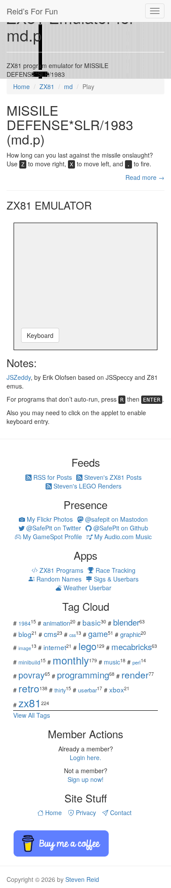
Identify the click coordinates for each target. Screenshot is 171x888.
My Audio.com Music (122, 536)
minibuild (29, 662)
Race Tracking (114, 570)
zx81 (29, 702)
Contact (120, 812)
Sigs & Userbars (115, 579)
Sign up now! (85, 779)
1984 (24, 623)
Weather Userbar (86, 587)
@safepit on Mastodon (115, 519)
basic (91, 622)
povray (31, 674)
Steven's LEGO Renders (86, 486)
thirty (60, 690)
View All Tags (31, 715)
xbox (116, 689)
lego (87, 646)
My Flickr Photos (49, 519)
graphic (130, 634)
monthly (71, 660)
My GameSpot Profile (51, 536)
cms (50, 634)
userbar (87, 690)
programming (83, 674)
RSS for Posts (52, 477)
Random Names (58, 579)
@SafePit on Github (120, 527)
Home (52, 812)
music (112, 661)
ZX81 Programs (60, 570)
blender (126, 622)
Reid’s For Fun (32, 11)
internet (54, 647)
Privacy (85, 812)
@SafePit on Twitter (53, 527)
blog (25, 634)
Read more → (144, 177)
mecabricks (131, 646)
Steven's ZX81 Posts (112, 477)
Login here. (85, 757)
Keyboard (40, 335)
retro (28, 688)
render (135, 674)
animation (56, 622)
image (24, 648)
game (98, 633)
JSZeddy (19, 377)
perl (136, 662)
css (72, 635)
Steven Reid (82, 879)
